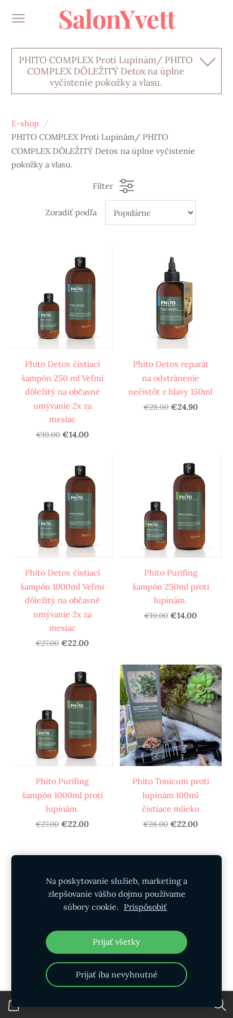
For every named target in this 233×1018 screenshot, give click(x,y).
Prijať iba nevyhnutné (117, 975)
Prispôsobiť (145, 907)
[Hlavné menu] (18, 18)
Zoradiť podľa (71, 212)
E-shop (25, 123)
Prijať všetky (116, 942)
